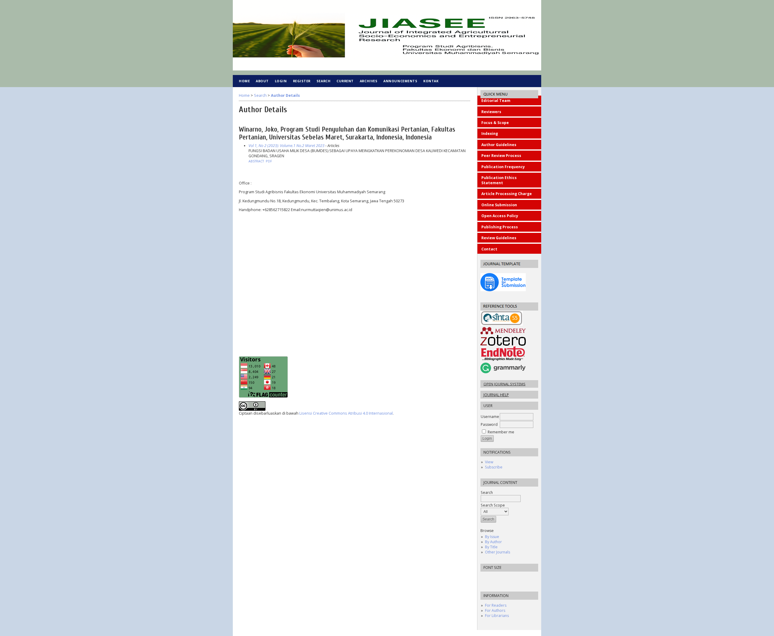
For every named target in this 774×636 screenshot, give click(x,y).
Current (345, 81)
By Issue (492, 536)
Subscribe (493, 467)
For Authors (495, 610)
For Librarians (497, 615)
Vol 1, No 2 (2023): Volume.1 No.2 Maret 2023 (286, 145)
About (262, 81)
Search (323, 81)
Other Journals (497, 552)
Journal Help (496, 394)
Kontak (430, 81)
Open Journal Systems (504, 384)
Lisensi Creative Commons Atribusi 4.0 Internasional (346, 413)
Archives (368, 81)
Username (490, 416)
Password (489, 424)
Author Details (285, 95)
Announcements (400, 81)
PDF (269, 161)
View (489, 462)
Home (244, 81)
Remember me (501, 432)
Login (281, 81)
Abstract (256, 161)
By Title (491, 547)
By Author (493, 541)
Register (302, 81)
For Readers (495, 605)
